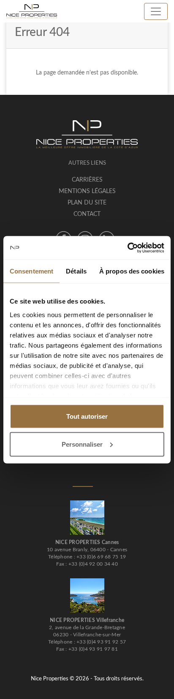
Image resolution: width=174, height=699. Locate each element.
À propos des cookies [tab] (131, 271)
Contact (87, 214)
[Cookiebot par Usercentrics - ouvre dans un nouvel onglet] (127, 247)
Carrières (87, 180)
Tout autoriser (87, 416)
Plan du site (87, 203)
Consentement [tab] (31, 271)
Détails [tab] (76, 271)
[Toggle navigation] (156, 11)
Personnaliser (82, 444)
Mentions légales (87, 191)
